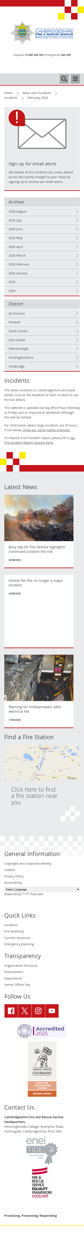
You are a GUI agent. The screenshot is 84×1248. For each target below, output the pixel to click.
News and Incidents (36, 93)
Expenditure (13, 978)
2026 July (15, 220)
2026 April (16, 247)
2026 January (18, 273)
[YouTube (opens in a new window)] (52, 1011)
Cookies (9, 870)
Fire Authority (14, 931)
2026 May (15, 238)
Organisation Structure (20, 966)
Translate (36, 894)
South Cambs (18, 331)
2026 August (17, 212)
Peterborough (18, 349)
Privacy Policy (13, 876)
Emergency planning (19, 944)
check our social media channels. (46, 430)
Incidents (11, 98)
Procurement (13, 972)
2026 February (19, 264)
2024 (12, 291)
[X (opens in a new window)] (24, 1011)
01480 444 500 (34, 55)
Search (64, 76)
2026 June (16, 229)
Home (8, 93)
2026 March (17, 256)
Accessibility (13, 883)
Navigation (75, 76)
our (39, 441)
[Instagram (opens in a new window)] (38, 1011)
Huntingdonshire (21, 358)
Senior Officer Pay (17, 985)
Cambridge (17, 366)
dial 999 (66, 55)
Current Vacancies (17, 938)
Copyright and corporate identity (27, 864)
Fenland (14, 322)
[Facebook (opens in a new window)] (11, 1011)
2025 (12, 282)
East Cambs (17, 340)
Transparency (22, 957)
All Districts (17, 314)
